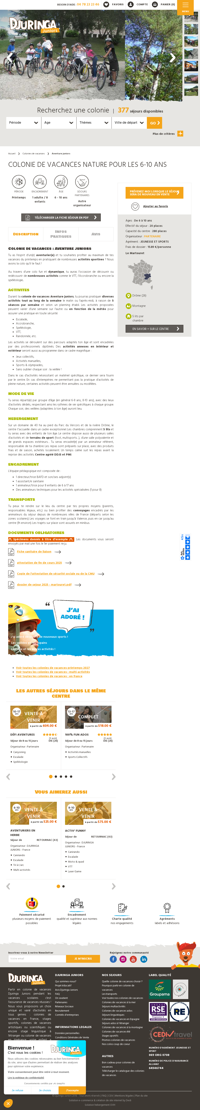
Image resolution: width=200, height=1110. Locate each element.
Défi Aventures (22, 734)
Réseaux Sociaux (64, 1007)
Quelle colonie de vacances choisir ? (122, 982)
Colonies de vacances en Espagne (120, 1019)
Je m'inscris (83, 958)
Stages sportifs (110, 1036)
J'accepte (72, 1090)
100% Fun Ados (77, 734)
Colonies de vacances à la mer (119, 1002)
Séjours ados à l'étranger (115, 1023)
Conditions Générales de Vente (72, 1038)
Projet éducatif (63, 986)
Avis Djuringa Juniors (66, 990)
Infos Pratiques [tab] (60, 234)
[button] (191, 17)
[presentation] (10, 58)
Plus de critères (164, 134)
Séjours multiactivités (113, 1007)
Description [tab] (25, 234)
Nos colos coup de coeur (116, 1044)
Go (153, 123)
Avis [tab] (96, 234)
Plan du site (141, 1096)
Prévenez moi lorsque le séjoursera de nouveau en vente (154, 193)
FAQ (57, 994)
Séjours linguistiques (113, 1015)
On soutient (61, 998)
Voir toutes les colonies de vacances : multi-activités (53, 672)
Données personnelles (67, 1033)
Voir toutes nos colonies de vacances (122, 998)
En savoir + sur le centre (151, 329)
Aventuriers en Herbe (22, 833)
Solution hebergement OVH (100, 1105)
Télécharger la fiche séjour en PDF (61, 217)
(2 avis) (108, 738)
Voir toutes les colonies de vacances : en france (49, 676)
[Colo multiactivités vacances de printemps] (62, 57)
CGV (110, 1096)
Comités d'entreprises (67, 1015)
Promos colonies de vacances (118, 1040)
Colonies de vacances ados (117, 1011)
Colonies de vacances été (116, 1032)
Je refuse (17, 1090)
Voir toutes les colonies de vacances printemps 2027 (53, 668)
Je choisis (45, 1090)
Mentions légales (124, 1096)
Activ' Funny (75, 830)
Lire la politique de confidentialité (26, 1077)
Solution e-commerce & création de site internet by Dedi (100, 1100)
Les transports (109, 994)
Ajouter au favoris (155, 206)
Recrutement (62, 1011)
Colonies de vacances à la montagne (122, 1027)
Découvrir (29, 723)
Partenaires (61, 1002)
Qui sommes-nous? (65, 982)
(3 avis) (53, 738)
